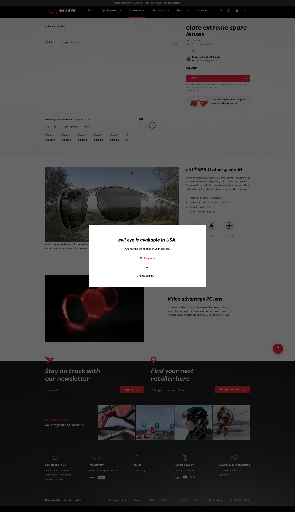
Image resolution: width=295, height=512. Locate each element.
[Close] (201, 229)
